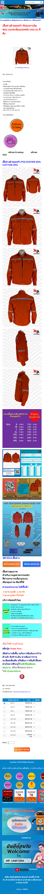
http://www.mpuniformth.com (21, 692)
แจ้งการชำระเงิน (9, 768)
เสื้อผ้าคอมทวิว (36, 20)
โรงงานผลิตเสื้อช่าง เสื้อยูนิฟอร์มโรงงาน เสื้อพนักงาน (15, 20)
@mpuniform (14, 671)
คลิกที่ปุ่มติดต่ (27, 664)
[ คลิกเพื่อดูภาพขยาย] (22, 67)
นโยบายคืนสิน (23, 768)
